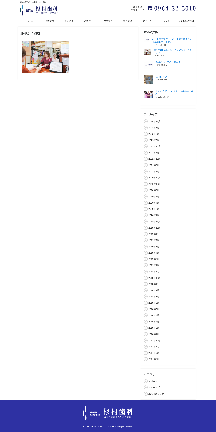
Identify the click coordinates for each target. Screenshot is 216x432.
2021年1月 (153, 171)
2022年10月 (154, 146)
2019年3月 (153, 259)
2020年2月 (153, 209)
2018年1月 (153, 334)
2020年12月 (154, 177)
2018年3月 (153, 321)
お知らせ (152, 381)
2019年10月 (154, 234)
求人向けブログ (156, 393)
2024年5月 (153, 127)
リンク (166, 21)
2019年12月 (154, 221)
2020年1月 (153, 215)
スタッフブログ (156, 387)
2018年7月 (153, 296)
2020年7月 (153, 196)
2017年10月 (154, 346)
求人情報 (127, 21)
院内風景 (108, 21)
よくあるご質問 (186, 21)
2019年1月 (153, 265)
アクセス (147, 21)
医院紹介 (69, 21)
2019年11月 (154, 228)
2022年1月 (153, 152)
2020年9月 (153, 190)
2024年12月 (154, 121)
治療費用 (88, 21)
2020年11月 (154, 184)
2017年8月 (153, 359)
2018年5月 (153, 309)
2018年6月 (153, 303)
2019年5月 (153, 246)
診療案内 (49, 21)
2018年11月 (154, 278)
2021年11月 (154, 159)
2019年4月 (153, 252)
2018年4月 (153, 315)
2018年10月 (154, 284)
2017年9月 (153, 353)
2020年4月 (153, 203)
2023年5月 (153, 140)
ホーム (30, 21)
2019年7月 (153, 240)
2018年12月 (154, 271)
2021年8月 (153, 165)
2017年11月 (154, 340)
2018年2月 (153, 328)
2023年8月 (153, 134)
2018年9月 (153, 290)
